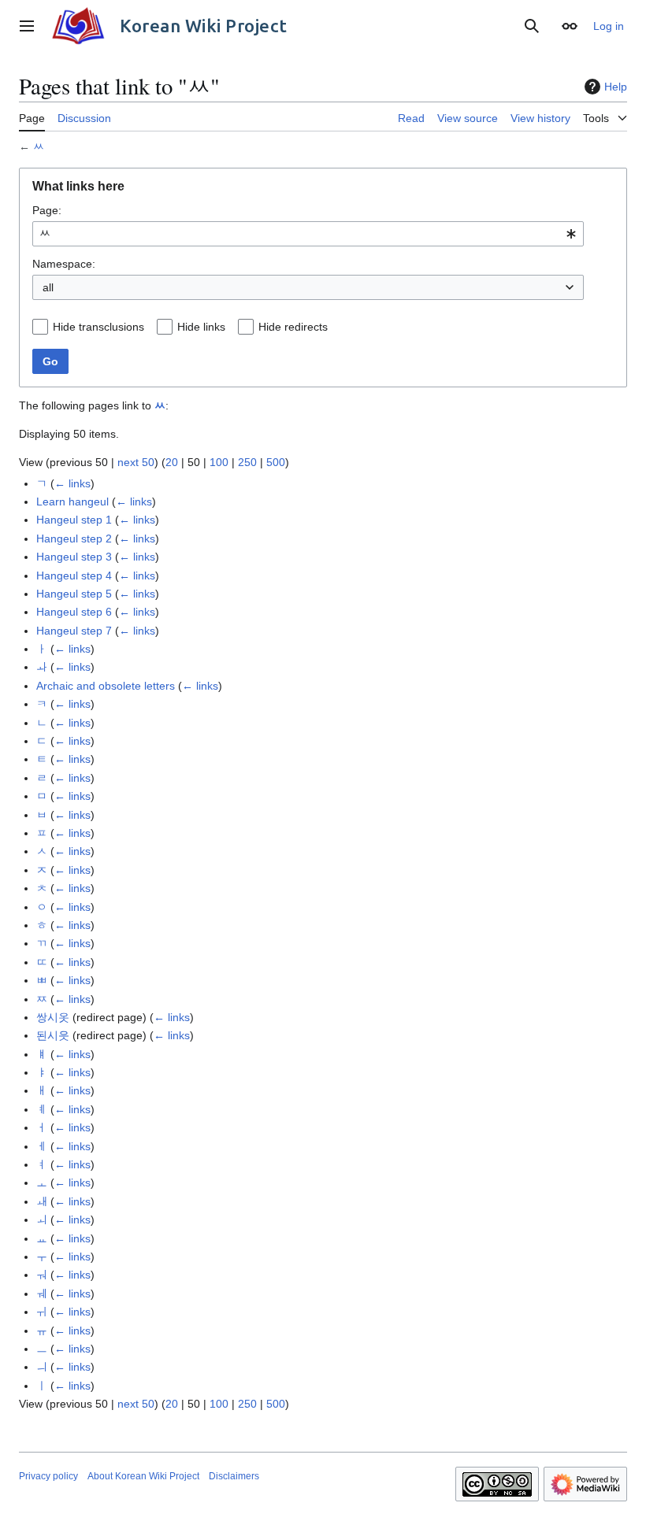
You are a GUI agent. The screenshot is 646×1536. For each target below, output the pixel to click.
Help (615, 86)
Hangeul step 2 (74, 538)
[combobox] (308, 233)
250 (247, 462)
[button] (26, 26)
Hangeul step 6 (74, 611)
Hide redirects (293, 326)
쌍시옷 (52, 1017)
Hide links (201, 326)
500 (275, 462)
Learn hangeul (72, 501)
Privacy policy (48, 1476)
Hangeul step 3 (74, 556)
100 (219, 462)
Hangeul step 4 (74, 575)
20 (171, 462)
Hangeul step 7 (74, 630)
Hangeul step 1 (74, 519)
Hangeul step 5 (74, 593)
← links (72, 483)
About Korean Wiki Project (143, 1476)
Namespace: (63, 263)
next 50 (135, 462)
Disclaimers (234, 1476)
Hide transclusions (98, 326)
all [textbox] (48, 287)
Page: (46, 210)
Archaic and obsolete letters (105, 685)
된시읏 (52, 1035)
